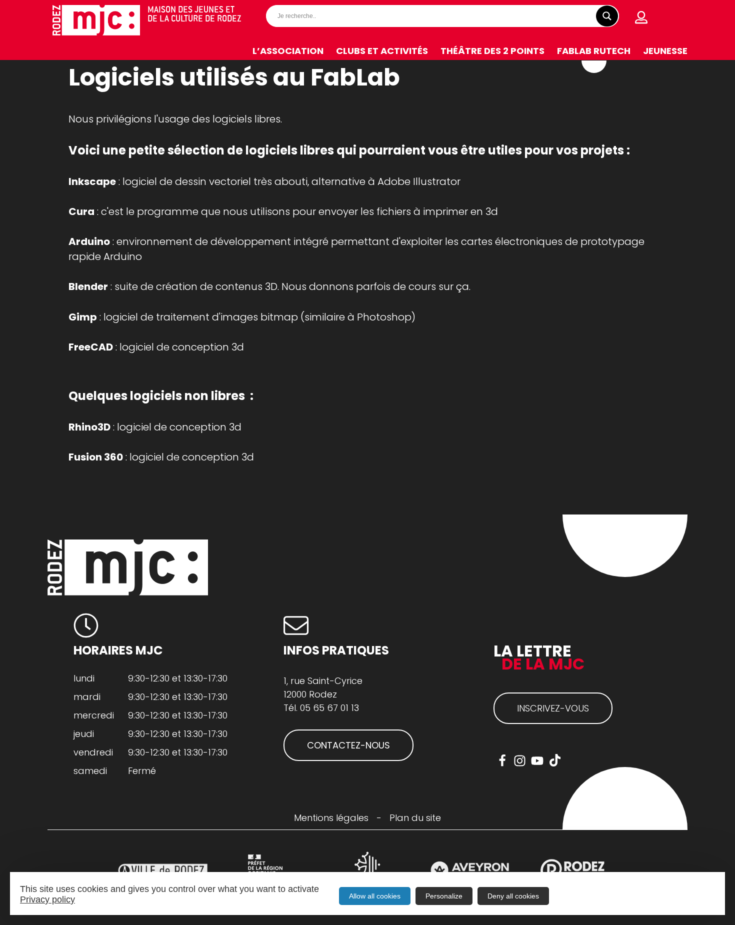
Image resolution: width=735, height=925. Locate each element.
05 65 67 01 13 (329, 708)
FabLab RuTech (593, 50)
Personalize (444, 896)
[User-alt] (641, 17)
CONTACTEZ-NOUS (348, 745)
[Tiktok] (555, 761)
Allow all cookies (374, 896)
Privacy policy (47, 899)
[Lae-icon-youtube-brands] (537, 761)
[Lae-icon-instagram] (519, 761)
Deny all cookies (513, 896)
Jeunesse (665, 50)
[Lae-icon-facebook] (502, 761)
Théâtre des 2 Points (492, 50)
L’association (288, 50)
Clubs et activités (382, 50)
